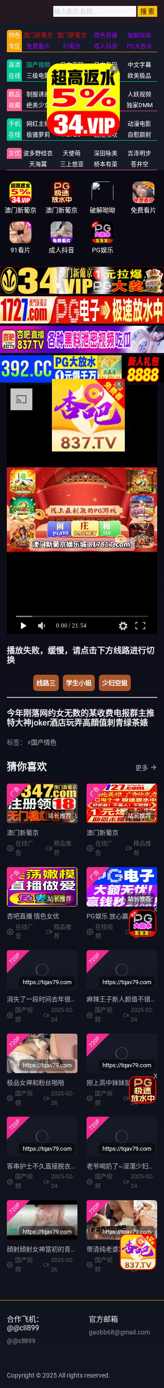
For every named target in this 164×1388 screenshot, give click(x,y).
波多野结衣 (38, 153)
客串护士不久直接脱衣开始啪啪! (52, 1166)
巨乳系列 (72, 75)
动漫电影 (139, 123)
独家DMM (140, 105)
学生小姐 (79, 683)
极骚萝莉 (38, 134)
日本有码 (106, 64)
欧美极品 (139, 75)
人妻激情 (106, 75)
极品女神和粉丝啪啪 (35, 1082)
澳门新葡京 (23, 832)
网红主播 (38, 123)
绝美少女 (38, 105)
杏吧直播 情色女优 (33, 916)
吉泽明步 (139, 153)
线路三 (46, 683)
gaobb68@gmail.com (119, 1332)
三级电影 (38, 75)
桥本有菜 (106, 164)
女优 (14, 153)
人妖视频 (139, 94)
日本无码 (72, 64)
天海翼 (38, 164)
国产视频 (38, 64)
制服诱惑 (38, 94)
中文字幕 (139, 64)
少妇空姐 (115, 683)
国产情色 (43, 742)
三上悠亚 (72, 164)
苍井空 (140, 164)
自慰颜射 (139, 134)
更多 (141, 767)
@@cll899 (21, 1340)
